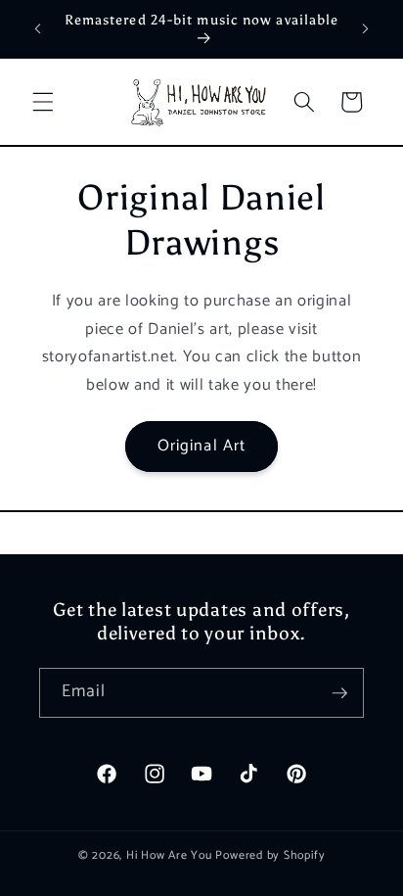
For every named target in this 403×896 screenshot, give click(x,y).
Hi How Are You (169, 856)
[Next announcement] (365, 28)
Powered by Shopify (270, 856)
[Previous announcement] (38, 28)
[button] (43, 101)
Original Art (201, 446)
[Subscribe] (339, 693)
